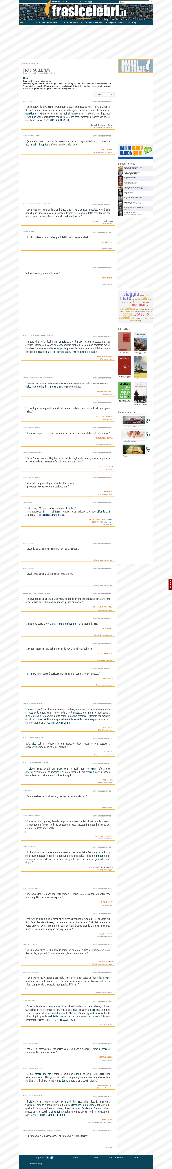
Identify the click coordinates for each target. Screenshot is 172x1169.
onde (42, 712)
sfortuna (109, 993)
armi (97, 152)
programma (54, 1006)
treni (93, 768)
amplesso (77, 712)
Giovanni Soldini (106, 934)
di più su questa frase (103, 101)
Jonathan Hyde (97, 522)
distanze (76, 1101)
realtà (94, 209)
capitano (45, 144)
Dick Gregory (107, 149)
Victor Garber (94, 519)
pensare (103, 1049)
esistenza (87, 1108)
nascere (85, 348)
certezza (47, 514)
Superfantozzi (33, 972)
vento (110, 494)
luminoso (39, 345)
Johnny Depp (98, 221)
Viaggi (31, 790)
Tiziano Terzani (107, 727)
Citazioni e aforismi (44, 22)
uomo (38, 716)
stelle (94, 351)
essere (60, 743)
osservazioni (95, 1016)
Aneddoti (32, 101)
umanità (89, 1105)
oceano (37, 273)
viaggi (32, 768)
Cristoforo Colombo (106, 125)
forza (49, 1108)
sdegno (43, 486)
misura (29, 716)
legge (52, 929)
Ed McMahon (107, 628)
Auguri (112, 22)
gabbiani (102, 660)
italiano (58, 1013)
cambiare (63, 341)
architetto (53, 1016)
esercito (63, 141)
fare (33, 918)
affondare (70, 508)
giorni (53, 1077)
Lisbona (31, 232)
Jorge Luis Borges (106, 466)
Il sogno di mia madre (36, 738)
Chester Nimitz (107, 902)
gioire (101, 709)
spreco (110, 936)
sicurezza (109, 444)
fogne (95, 977)
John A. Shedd (107, 678)
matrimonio (59, 623)
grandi (68, 1101)
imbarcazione (41, 458)
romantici (41, 719)
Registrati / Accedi (60, 1)
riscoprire (76, 1105)
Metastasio (108, 491)
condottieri (105, 560)
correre (60, 351)
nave (74, 144)
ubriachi (36, 116)
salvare (64, 719)
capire (41, 859)
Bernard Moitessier (105, 356)
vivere (110, 730)
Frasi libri (80, 22)
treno (105, 783)
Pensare (30, 1049)
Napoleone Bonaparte (104, 836)
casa (77, 116)
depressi (74, 719)
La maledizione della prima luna (39, 204)
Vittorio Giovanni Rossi (103, 1085)
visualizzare (47, 922)
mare (79, 341)
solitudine (109, 755)
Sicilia (31, 543)
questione (30, 113)
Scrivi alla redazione (116, 1157)
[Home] (86, 10)
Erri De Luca (108, 780)
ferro (107, 524)
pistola (110, 152)
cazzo (52, 859)
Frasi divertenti (92, 22)
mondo (99, 855)
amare (38, 1073)
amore (83, 716)
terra (69, 796)
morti (87, 458)
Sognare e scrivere (35, 452)
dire (50, 852)
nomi (92, 110)
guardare (30, 747)
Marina (72, 1013)
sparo (58, 897)
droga (28, 862)
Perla (50, 216)
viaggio (55, 237)
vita (58, 716)
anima (48, 598)
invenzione (105, 839)
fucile (54, 141)
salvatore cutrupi (105, 653)
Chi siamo (76, 1157)
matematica (58, 514)
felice (69, 623)
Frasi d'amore (59, 22)
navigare (109, 359)
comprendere (95, 1122)
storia (62, 110)
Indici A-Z (126, 22)
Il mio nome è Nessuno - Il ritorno (40, 593)
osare (104, 685)
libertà (107, 224)
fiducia (97, 964)
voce (110, 610)
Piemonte (32, 568)
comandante (57, 602)
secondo (86, 383)
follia (52, 1052)
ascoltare (30, 828)
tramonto (51, 386)
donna (77, 1073)
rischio (103, 444)
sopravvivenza (107, 964)
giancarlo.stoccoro (104, 416)
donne (107, 905)
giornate (82, 1077)
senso (101, 1101)
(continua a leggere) (58, 120)
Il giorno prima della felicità (39, 763)
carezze (29, 712)
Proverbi (103, 22)
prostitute (109, 127)
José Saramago (107, 242)
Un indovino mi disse (35, 703)
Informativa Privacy (35, 1163)
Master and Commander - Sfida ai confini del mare (45, 1130)
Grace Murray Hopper (104, 438)
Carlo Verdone (94, 867)
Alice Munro (108, 752)
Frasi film (71, 22)
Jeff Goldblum (107, 278)
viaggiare (95, 719)
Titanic (30, 502)
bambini (57, 1111)
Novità (136, 1157)
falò (44, 824)
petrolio (104, 936)
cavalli (99, 560)
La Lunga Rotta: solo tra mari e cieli (41, 336)
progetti (96, 1009)
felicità (99, 635)
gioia (69, 348)
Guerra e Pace (34, 135)
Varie (118, 22)
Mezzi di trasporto (35, 427)
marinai (63, 113)
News (96, 1157)
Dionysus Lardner (106, 1057)
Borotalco (32, 846)
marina (34, 144)
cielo (27, 386)
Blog (134, 22)
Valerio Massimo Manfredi (102, 607)
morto (82, 953)
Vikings (34, 944)
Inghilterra (80, 1136)
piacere (50, 351)
